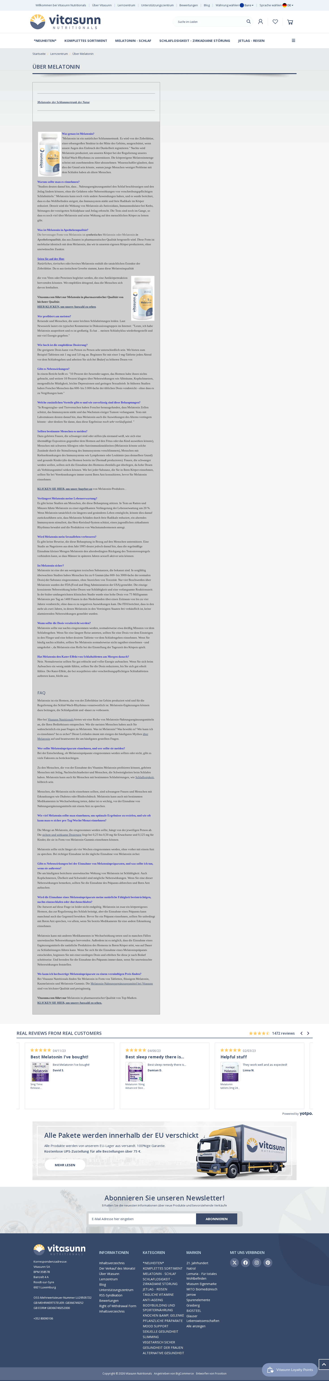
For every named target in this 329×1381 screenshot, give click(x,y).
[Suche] (248, 21)
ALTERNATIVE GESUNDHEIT (163, 1353)
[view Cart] (291, 22)
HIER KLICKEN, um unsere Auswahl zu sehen (66, 306)
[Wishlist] (275, 22)
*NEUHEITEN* (153, 1263)
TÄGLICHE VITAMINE (158, 1294)
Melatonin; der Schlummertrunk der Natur (63, 102)
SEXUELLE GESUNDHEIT (160, 1331)
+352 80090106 (43, 1318)
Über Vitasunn (102, 5)
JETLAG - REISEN (155, 1289)
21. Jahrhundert (197, 1263)
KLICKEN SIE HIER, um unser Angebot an (64, 488)
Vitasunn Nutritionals (61, 719)
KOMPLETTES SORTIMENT (163, 1268)
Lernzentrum (126, 5)
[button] (301, 1033)
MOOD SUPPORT (156, 1326)
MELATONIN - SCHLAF (159, 1274)
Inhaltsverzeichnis (112, 1263)
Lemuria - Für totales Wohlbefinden (201, 1276)
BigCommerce (185, 1373)
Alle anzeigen (195, 1326)
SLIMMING (151, 1337)
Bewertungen (188, 5)
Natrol (191, 1268)
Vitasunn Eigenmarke (201, 1284)
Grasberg (193, 1305)
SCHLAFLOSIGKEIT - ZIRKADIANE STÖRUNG (160, 1281)
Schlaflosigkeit (144, 777)
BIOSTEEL (193, 1311)
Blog (207, 5)
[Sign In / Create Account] (260, 21)
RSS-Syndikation (110, 1295)
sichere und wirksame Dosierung (61, 834)
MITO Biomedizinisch (201, 1289)
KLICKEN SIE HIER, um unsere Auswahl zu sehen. (69, 1002)
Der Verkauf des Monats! (117, 1268)
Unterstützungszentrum (157, 5)
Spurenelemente (198, 1300)
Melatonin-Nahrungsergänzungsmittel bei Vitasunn (122, 983)
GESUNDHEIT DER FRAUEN (163, 1347)
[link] (40, 1065)
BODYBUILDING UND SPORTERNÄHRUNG (159, 1307)
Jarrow (191, 1294)
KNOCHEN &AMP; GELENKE (163, 1315)
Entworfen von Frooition (211, 1373)
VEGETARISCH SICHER (159, 1342)
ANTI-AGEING (153, 1300)
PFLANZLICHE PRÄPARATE (163, 1321)
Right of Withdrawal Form (117, 1306)
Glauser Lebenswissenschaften (202, 1318)
